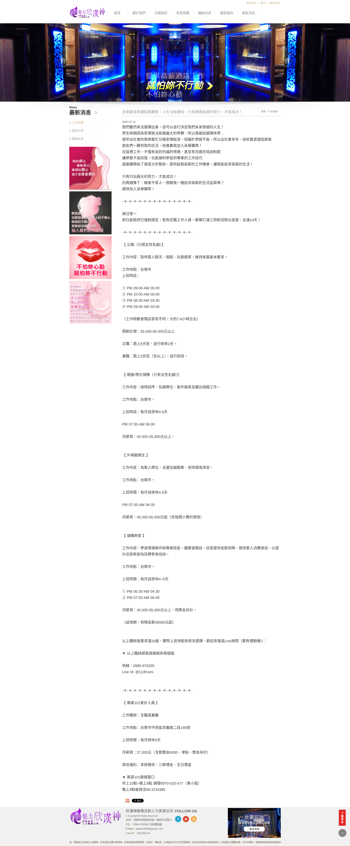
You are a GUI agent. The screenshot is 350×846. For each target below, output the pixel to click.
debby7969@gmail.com (149, 828)
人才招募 (78, 122)
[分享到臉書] (178, 819)
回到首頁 (251, 2)
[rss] (194, 819)
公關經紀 (161, 13)
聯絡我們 (275, 2)
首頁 (117, 13)
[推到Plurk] (127, 800)
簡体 (263, 2)
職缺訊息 (204, 13)
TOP (342, 833)
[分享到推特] (186, 819)
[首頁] (87, 11)
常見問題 (182, 13)
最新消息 (248, 13)
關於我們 (139, 13)
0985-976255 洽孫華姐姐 (147, 824)
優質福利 (226, 13)
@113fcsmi (143, 833)
